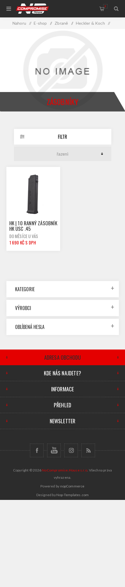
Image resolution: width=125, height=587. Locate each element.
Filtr (62, 136)
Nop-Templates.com (72, 495)
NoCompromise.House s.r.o (64, 470)
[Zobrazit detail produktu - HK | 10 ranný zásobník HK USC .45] (33, 194)
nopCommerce (72, 486)
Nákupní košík (105, 6)
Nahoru (19, 23)
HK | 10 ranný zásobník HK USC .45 (33, 225)
